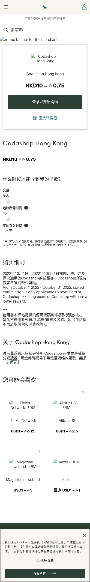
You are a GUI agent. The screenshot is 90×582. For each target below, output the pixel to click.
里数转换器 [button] (47, 118)
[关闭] (84, 535)
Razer (67, 479)
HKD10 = (19, 159)
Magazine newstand (23, 479)
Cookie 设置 (45, 560)
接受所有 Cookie (45, 573)
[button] (6, 7)
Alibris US (67, 420)
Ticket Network (23, 420)
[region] (45, 555)
